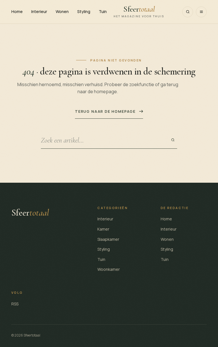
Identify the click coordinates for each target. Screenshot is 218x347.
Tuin (103, 11)
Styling (83, 11)
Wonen (62, 11)
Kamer (103, 229)
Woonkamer (108, 269)
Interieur (39, 11)
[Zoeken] (187, 12)
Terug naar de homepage (105, 111)
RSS (14, 303)
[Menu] (201, 12)
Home (17, 11)
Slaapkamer (108, 239)
